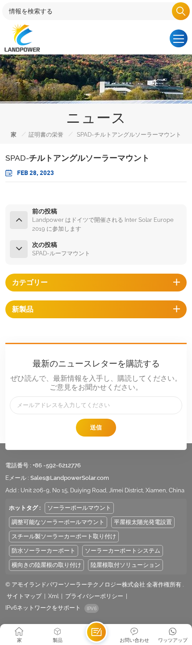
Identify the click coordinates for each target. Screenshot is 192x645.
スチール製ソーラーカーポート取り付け (64, 536)
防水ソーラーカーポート (43, 550)
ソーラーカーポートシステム (122, 550)
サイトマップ (24, 596)
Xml (53, 596)
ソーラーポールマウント (79, 507)
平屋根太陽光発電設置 (143, 522)
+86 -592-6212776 (57, 465)
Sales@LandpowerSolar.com (69, 477)
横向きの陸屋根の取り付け (46, 565)
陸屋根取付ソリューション (125, 565)
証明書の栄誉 (46, 134)
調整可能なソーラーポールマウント (58, 522)
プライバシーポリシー (94, 596)
